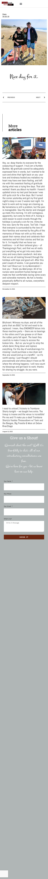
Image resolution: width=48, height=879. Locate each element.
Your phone (7, 494)
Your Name (8, 481)
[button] (21, 4)
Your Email (8, 506)
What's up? (8, 519)
